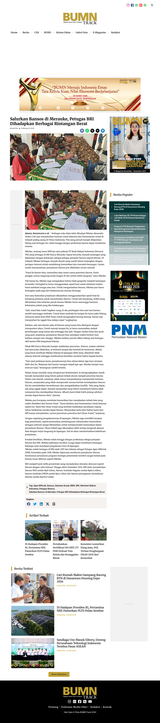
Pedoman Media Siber (74, 707)
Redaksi (115, 32)
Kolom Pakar (63, 32)
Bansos (50, 485)
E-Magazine (99, 32)
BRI (77, 485)
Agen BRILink (40, 485)
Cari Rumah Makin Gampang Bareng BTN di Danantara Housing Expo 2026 (81, 578)
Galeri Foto (82, 32)
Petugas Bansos (47, 488)
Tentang (53, 707)
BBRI (72, 485)
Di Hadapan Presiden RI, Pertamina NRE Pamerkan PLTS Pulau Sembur (80, 609)
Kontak (107, 707)
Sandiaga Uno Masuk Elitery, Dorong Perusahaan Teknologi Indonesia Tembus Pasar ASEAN (81, 643)
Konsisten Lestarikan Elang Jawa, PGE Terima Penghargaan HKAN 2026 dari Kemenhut (92, 551)
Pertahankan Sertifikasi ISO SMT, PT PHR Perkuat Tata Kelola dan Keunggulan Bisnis (66, 551)
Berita (26, 32)
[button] (152, 5)
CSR (36, 32)
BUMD (47, 32)
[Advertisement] (65, 53)
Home (14, 32)
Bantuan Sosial (62, 485)
